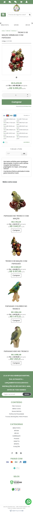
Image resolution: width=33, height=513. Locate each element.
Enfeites (14, 31)
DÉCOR (8, 31)
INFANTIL (16, 444)
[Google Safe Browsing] (16, 489)
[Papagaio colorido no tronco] (16, 300)
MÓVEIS (16, 430)
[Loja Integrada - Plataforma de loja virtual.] (16, 510)
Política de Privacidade (16, 414)
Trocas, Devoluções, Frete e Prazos (16, 416)
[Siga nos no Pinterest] (21, 453)
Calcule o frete (16, 149)
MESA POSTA (16, 428)
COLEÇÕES (16, 446)
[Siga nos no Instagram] (16, 453)
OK (24, 154)
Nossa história (16, 411)
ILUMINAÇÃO (17, 436)
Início (3, 31)
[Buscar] (29, 15)
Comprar (17, 102)
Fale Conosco (16, 406)
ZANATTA (16, 441)
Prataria (16, 438)
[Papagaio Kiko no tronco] (16, 344)
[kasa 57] (16, 8)
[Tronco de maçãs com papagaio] (16, 255)
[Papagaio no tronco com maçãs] (16, 210)
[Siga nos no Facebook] (12, 453)
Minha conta (16, 409)
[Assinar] (26, 394)
